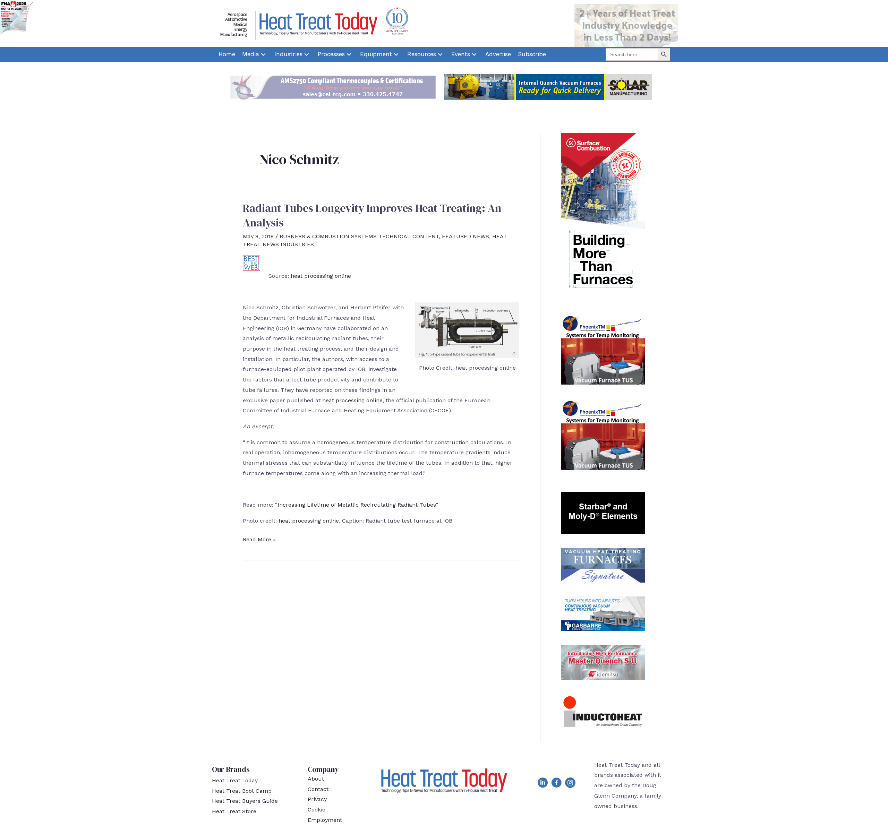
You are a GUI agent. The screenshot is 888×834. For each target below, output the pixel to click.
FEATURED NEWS (465, 236)
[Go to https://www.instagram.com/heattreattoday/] (570, 784)
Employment (325, 820)
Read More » (259, 540)
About (316, 778)
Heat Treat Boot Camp (242, 791)
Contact (318, 789)
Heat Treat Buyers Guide (245, 801)
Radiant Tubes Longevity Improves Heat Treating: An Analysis (372, 215)
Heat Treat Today (235, 780)
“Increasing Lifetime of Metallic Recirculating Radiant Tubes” (356, 504)
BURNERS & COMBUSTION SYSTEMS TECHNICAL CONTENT (359, 236)
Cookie (316, 809)
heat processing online (321, 276)
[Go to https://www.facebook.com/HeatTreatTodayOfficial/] (556, 784)
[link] (227, 54)
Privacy (317, 799)
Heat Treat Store (234, 811)
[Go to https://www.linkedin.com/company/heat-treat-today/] (542, 784)
